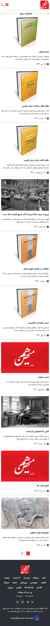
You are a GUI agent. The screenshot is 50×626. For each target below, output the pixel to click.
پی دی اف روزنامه (25, 592)
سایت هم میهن (8, 608)
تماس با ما (29, 596)
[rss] (32, 603)
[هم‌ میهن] (25, 569)
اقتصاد (44, 582)
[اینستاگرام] (22, 603)
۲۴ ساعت (17, 578)
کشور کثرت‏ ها (43, 485)
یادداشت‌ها (29, 587)
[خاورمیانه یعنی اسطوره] (25, 513)
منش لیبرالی (44, 52)
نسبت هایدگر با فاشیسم (38, 323)
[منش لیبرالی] (25, 32)
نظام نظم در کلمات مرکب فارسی (35, 106)
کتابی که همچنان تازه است (37, 431)
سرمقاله (36, 578)
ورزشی (10, 587)
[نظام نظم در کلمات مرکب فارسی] (25, 86)
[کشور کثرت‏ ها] (25, 466)
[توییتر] (17, 603)
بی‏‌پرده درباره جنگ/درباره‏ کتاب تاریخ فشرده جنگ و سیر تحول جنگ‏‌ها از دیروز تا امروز (25, 214)
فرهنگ (7, 582)
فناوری (19, 587)
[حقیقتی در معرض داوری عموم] (25, 249)
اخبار (44, 578)
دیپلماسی (34, 582)
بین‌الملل (24, 582)
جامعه (15, 582)
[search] (2, 4)
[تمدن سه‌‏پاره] (25, 357)
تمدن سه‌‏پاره (43, 377)
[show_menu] (6, 4)
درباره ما (19, 596)
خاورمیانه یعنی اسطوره (39, 532)
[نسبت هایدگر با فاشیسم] (25, 303)
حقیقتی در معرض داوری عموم (36, 269)
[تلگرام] (27, 603)
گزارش (39, 587)
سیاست (7, 578)
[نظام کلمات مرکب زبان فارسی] (25, 140)
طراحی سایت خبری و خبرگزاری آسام (22, 618)
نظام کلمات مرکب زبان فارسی (36, 160)
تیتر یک (27, 578)
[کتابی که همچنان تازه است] (25, 411)
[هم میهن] (44, 5)
